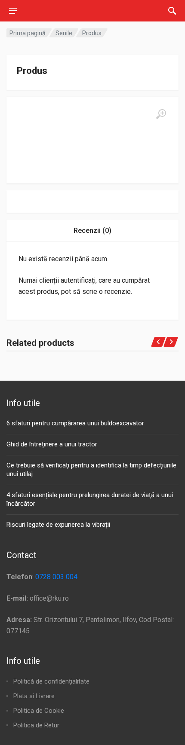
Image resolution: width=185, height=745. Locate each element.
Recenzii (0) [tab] (92, 230)
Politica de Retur (36, 725)
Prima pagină (27, 33)
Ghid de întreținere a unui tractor (51, 444)
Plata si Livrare (34, 696)
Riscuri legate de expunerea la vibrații (58, 524)
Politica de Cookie (38, 710)
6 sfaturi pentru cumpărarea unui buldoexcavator (75, 423)
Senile (64, 33)
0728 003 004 (56, 577)
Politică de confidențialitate (51, 681)
